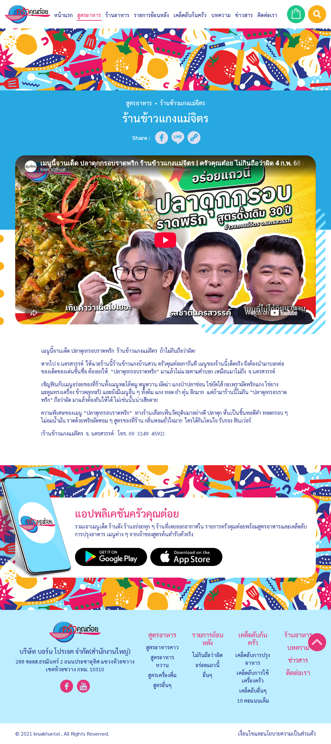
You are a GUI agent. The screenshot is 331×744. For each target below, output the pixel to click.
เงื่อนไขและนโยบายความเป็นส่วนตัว (277, 733)
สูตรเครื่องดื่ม (162, 675)
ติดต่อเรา (298, 672)
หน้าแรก (63, 15)
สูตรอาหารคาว (162, 647)
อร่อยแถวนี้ (207, 665)
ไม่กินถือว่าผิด (207, 655)
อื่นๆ (207, 675)
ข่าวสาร (244, 15)
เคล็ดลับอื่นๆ (253, 690)
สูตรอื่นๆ (162, 685)
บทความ (220, 15)
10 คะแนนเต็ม (253, 700)
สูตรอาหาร (139, 103)
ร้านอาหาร (117, 15)
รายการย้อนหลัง (207, 639)
